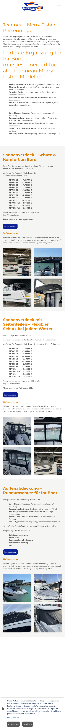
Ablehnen (28, 724)
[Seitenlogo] (32, 6)
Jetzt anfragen (10, 226)
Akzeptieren (13, 724)
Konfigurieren (13, 717)
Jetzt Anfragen (10, 395)
